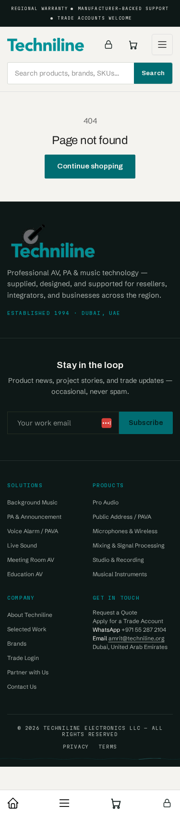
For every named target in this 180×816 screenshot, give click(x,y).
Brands (16, 643)
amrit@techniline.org (136, 638)
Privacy (76, 746)
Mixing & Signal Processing (129, 545)
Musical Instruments (120, 574)
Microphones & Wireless (125, 531)
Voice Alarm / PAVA (32, 531)
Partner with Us (27, 672)
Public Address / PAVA (122, 516)
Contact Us (21, 686)
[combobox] (90, 73)
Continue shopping (90, 166)
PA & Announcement (34, 516)
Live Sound (22, 545)
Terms (107, 746)
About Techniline (29, 614)
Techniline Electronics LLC (91, 728)
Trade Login (23, 657)
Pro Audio (106, 502)
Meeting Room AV (30, 559)
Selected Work (27, 629)
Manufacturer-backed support (123, 8)
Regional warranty (40, 8)
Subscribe (146, 422)
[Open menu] (162, 44)
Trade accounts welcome (95, 18)
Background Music (32, 502)
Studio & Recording (118, 559)
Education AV (25, 574)
